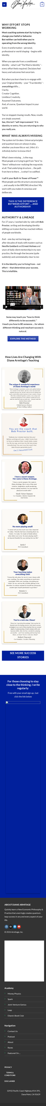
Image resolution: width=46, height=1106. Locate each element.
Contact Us (13, 1031)
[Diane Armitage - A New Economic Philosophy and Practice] (23, 4)
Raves (10, 1047)
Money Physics (14, 993)
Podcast (11, 1036)
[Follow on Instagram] (6, 927)
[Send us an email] (11, 927)
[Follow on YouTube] (19, 927)
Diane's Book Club (16, 1016)
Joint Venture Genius (17, 1005)
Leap (10, 1010)
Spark (10, 999)
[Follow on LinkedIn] (15, 927)
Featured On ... (14, 1053)
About (10, 1042)
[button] (4, 4)
